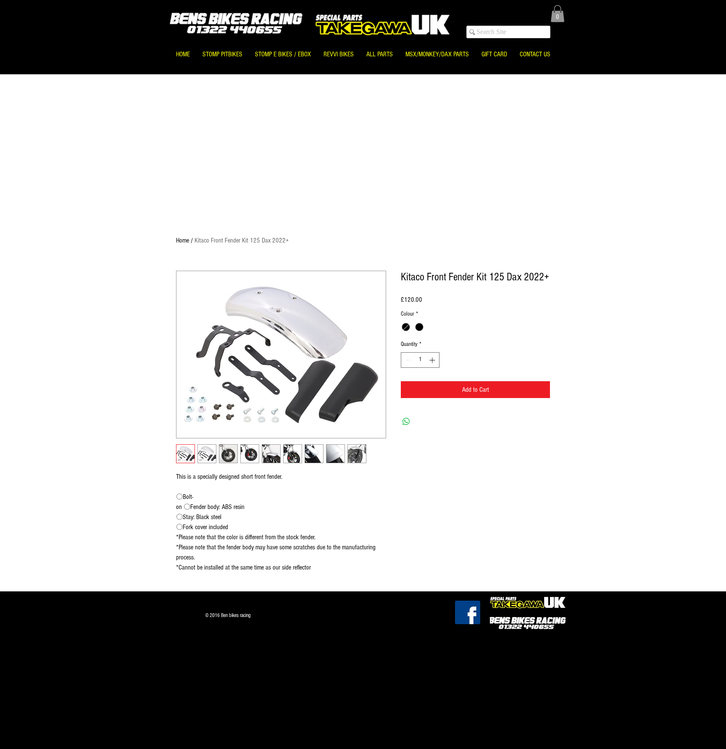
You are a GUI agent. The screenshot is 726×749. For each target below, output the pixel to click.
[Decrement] (407, 360)
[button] (557, 13)
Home (182, 240)
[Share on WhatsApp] (406, 422)
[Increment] (433, 360)
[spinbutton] (420, 360)
